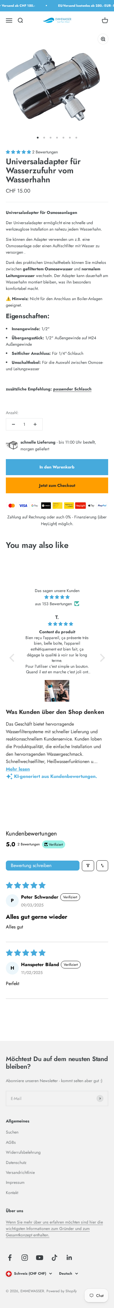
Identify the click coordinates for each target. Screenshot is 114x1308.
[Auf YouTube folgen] (40, 1258)
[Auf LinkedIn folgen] (69, 1258)
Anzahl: (12, 413)
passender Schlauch (72, 389)
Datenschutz (16, 1162)
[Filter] (88, 865)
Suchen (12, 1132)
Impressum (15, 1182)
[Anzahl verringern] (13, 424)
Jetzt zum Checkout (57, 485)
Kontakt (12, 1192)
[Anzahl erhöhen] (35, 424)
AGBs (11, 1142)
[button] (19, 152)
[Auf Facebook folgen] (10, 1258)
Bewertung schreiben (31, 865)
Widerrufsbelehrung (23, 1152)
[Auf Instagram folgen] (25, 1258)
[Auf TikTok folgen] (54, 1258)
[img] (57, 597)
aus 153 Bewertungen (53, 604)
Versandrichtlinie (20, 1172)
